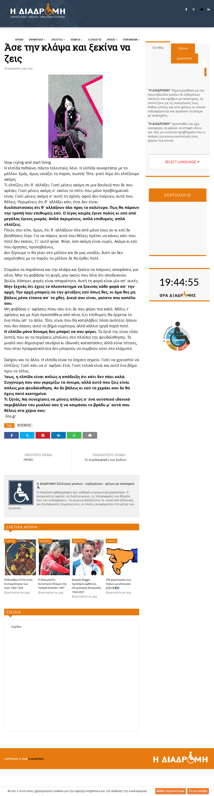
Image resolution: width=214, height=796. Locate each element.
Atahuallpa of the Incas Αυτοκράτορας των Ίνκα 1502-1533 (18, 584)
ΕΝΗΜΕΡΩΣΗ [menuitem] (36, 39)
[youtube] (201, 9)
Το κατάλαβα (198, 791)
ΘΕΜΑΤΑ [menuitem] (75, 39)
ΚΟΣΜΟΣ (24, 425)
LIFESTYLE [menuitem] (57, 39)
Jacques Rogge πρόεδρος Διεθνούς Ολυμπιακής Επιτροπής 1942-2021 (86, 586)
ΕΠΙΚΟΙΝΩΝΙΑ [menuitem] (130, 39)
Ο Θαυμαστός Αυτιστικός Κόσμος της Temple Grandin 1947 (52, 584)
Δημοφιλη (184, 58)
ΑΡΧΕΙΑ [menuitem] (111, 39)
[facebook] (186, 9)
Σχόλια (183, 48)
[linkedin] (209, 9)
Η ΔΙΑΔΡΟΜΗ (36, 759)
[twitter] (193, 9)
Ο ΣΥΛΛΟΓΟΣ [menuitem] (95, 39)
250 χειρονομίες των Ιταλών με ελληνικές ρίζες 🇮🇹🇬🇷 (118, 584)
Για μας (158, 48)
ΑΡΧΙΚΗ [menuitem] (19, 39)
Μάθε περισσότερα (170, 791)
